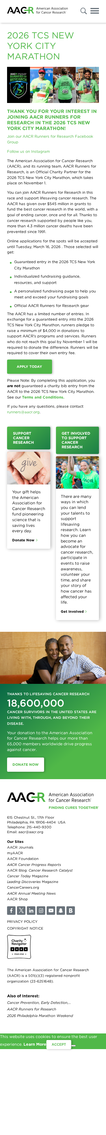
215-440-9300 (39, 827)
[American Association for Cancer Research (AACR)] (37, 11)
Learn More (34, 1044)
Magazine (27, 876)
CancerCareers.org (23, 887)
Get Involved (72, 611)
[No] (73, 1046)
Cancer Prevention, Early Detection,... (39, 1002)
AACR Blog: (40, 870)
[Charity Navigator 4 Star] (19, 947)
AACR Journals (20, 847)
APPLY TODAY (29, 366)
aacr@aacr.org (30, 832)
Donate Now (23, 540)
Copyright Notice (25, 928)
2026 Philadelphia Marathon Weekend (40, 1016)
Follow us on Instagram (28, 151)
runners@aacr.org (23, 412)
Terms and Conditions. (43, 397)
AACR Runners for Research (31, 1009)
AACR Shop (17, 899)
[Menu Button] (94, 12)
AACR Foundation (23, 859)
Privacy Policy (22, 921)
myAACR (15, 853)
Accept (59, 1045)
